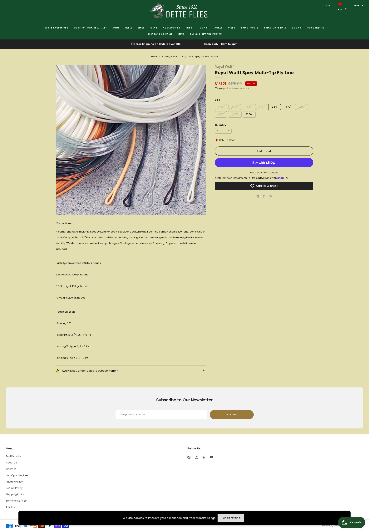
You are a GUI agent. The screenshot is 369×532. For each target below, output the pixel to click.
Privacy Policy (14, 481)
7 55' (248, 106)
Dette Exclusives (56, 27)
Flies (189, 27)
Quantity (220, 125)
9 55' (301, 106)
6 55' (221, 106)
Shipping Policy (15, 494)
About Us (11, 462)
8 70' (288, 106)
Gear (153, 27)
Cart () (342, 9)
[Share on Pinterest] (264, 196)
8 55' (274, 106)
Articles (10, 507)
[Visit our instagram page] (196, 457)
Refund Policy (14, 488)
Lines (141, 27)
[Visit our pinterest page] (204, 457)
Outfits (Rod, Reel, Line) (90, 27)
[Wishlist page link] (340, 4)
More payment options (264, 172)
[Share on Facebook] (258, 196)
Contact (11, 469)
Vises (231, 27)
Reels (128, 27)
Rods (116, 27)
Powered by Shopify (331, 525)
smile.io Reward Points (206, 33)
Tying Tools (249, 27)
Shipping (219, 88)
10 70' (249, 114)
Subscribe (232, 414)
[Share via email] (270, 196)
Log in (326, 5)
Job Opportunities (17, 475)
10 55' (235, 114)
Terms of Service (16, 501)
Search (358, 5)
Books (296, 27)
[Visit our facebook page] (189, 457)
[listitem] (156, 44)
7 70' (261, 106)
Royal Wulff (224, 66)
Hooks (202, 27)
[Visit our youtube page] (211, 457)
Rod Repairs (13, 456)
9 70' (221, 114)
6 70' (234, 106)
